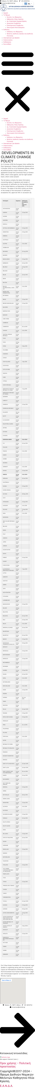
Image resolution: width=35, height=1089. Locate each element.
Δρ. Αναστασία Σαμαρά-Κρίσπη (17, 21)
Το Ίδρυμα (6, 15)
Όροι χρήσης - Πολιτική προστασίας (15, 1064)
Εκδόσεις (6, 29)
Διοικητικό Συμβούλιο (14, 23)
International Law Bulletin (11, 38)
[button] (17, 81)
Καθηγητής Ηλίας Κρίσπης (15, 19)
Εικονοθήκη (7, 44)
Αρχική (5, 13)
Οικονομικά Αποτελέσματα (15, 27)
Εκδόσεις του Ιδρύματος (15, 31)
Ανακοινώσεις (7, 40)
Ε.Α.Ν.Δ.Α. (6, 1086)
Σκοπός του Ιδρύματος (14, 17)
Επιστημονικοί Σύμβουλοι (15, 25)
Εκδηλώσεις (7, 42)
